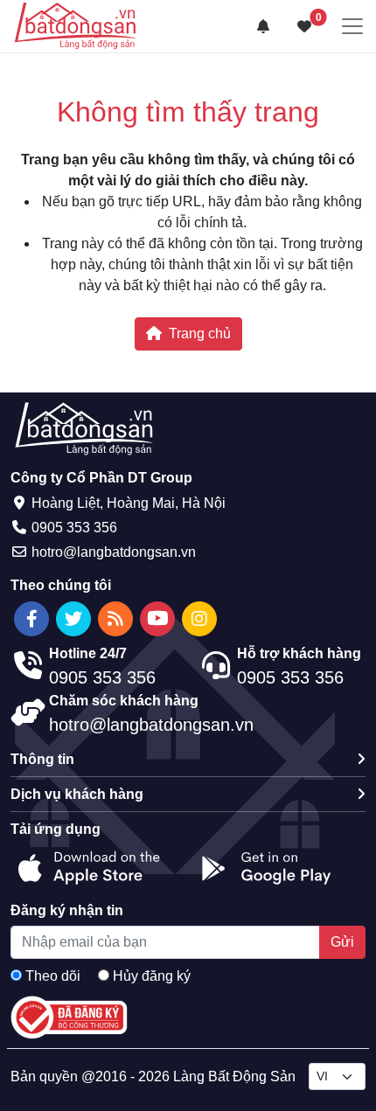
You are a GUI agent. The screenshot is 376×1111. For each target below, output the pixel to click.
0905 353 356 (74, 527)
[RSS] (115, 618)
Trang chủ (200, 333)
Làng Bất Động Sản (234, 1076)
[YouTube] (157, 618)
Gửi (342, 941)
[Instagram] (199, 618)
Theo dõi (52, 976)
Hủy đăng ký (152, 976)
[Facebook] (31, 618)
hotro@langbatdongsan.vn (113, 552)
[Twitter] (73, 618)
